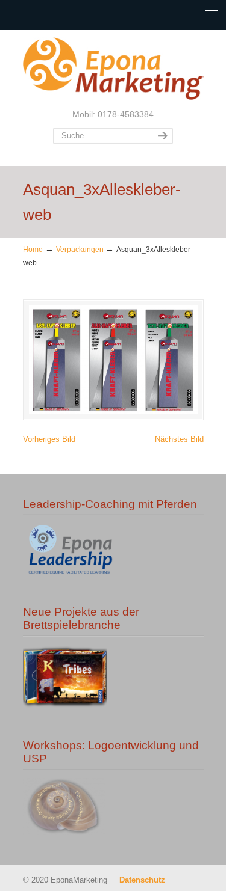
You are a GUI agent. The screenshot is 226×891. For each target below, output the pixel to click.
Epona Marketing (113, 68)
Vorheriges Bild (49, 439)
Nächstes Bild (179, 439)
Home (33, 249)
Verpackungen (80, 249)
